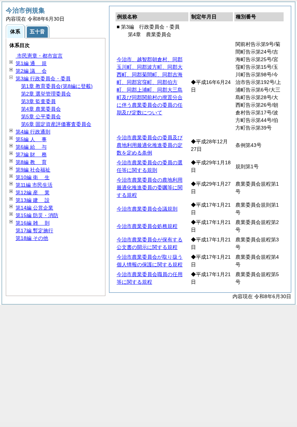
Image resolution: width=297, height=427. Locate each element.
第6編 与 (31, 147)
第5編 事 (31, 139)
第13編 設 (33, 200)
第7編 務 (31, 154)
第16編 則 (33, 223)
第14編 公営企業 (34, 208)
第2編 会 (31, 71)
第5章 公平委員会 (41, 116)
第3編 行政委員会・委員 (43, 78)
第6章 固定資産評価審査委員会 (56, 124)
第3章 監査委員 (38, 101)
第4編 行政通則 (33, 132)
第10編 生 (33, 177)
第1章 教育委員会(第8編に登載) (57, 86)
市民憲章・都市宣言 (39, 56)
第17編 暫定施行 (34, 230)
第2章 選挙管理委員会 (46, 94)
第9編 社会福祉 (33, 170)
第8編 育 (31, 162)
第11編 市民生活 (34, 185)
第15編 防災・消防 (37, 215)
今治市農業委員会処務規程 (147, 226)
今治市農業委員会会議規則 (147, 209)
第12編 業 (33, 192)
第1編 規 (31, 63)
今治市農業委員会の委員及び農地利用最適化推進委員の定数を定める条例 (150, 145)
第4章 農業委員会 (41, 109)
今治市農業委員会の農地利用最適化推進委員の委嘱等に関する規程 (150, 187)
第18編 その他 (32, 238)
